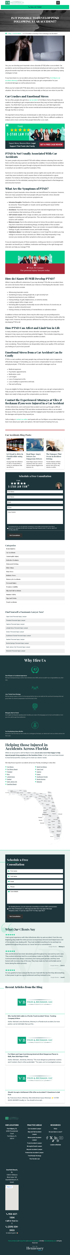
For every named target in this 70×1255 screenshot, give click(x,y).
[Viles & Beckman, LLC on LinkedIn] (55, 1137)
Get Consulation (15, 535)
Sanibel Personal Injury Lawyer (15, 639)
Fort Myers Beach (12, 769)
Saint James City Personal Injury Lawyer (18, 647)
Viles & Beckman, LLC (50, 1241)
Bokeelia (39, 782)
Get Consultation (15, 916)
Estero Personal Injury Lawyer (15, 632)
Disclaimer (30, 1241)
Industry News (11, 575)
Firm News (9, 572)
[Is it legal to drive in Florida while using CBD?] (15, 444)
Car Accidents (17, 33)
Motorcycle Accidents (13, 579)
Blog (10, 33)
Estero (39, 774)
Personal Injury (11, 583)
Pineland (9, 772)
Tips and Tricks (11, 598)
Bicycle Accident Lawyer (34, 1149)
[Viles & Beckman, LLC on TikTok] (53, 1140)
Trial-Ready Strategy (34, 1156)
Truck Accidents (11, 602)
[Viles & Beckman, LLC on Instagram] (57, 1140)
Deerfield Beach (12, 784)
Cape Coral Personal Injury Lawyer (16, 616)
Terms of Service (13, 1241)
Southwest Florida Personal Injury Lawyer (18, 635)
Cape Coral (40, 769)
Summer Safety (11, 594)
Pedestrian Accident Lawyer (34, 1152)
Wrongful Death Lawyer (34, 1146)
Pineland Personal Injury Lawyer (15, 620)
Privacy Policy (23, 1241)
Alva (8, 774)
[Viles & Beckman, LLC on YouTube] (61, 1137)
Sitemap (36, 1241)
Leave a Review (55, 1145)
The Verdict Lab (34, 1159)
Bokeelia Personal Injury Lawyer (15, 651)
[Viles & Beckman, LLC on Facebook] (47, 1137)
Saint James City (12, 782)
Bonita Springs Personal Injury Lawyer (17, 643)
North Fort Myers (42, 767)
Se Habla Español (11, 1233)
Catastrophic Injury (12, 556)
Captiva (39, 772)
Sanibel (9, 779)
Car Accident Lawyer (34, 1129)
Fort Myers (10, 767)
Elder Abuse (10, 568)
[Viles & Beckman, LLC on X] (51, 1137)
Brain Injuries (10, 549)
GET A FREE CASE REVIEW (51, 145)
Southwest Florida (42, 777)
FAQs (55, 1129)
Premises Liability (12, 587)
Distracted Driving (12, 564)
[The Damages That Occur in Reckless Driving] (54, 444)
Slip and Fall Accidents (13, 591)
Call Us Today (36, 7)
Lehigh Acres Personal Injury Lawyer (17, 628)
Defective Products (12, 560)
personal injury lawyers (34, 270)
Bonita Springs (41, 779)
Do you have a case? (55, 1132)
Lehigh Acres (11, 777)
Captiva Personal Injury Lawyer (15, 624)
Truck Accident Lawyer (34, 1143)
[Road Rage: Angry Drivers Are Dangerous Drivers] (35, 444)
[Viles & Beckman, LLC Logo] (14, 3)
